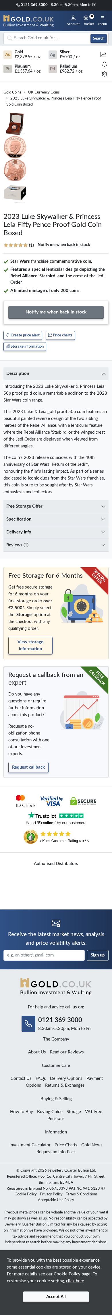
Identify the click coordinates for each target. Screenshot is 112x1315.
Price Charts (66, 1145)
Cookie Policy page (72, 1274)
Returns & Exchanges (65, 1085)
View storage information (30, 645)
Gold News (92, 1145)
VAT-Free (93, 1112)
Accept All (56, 1297)
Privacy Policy (51, 1194)
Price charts (62, 335)
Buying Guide (50, 1112)
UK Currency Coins (44, 92)
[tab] (56, 373)
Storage (74, 1112)
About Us (37, 1052)
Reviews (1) (17, 545)
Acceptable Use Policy (56, 1200)
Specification (18, 519)
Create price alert (25, 335)
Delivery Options (66, 1078)
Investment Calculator (30, 1145)
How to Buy (21, 1112)
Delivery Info (18, 532)
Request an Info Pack (56, 1152)
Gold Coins (12, 92)
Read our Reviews (67, 1052)
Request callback (28, 767)
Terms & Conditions (82, 1194)
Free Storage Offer (24, 506)
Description (17, 373)
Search (98, 38)
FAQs (41, 1078)
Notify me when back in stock (64, 245)
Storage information (27, 346)
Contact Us (21, 1078)
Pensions (56, 1119)
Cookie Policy (26, 1194)
